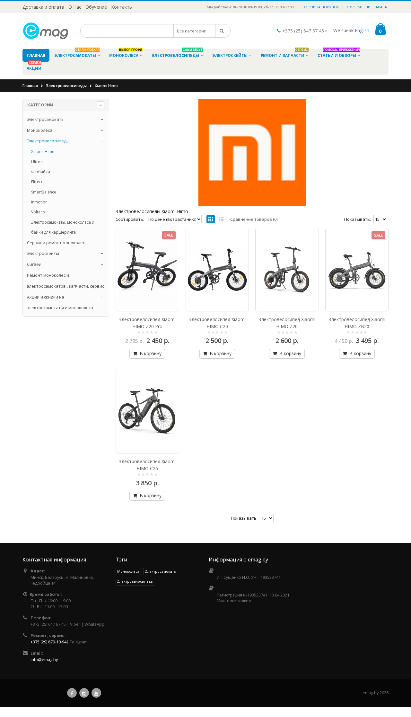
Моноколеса (39, 130)
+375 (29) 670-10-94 (48, 642)
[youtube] (96, 693)
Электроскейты (43, 253)
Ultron (37, 162)
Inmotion (39, 202)
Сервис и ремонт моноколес (56, 243)
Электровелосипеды (66, 85)
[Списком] (221, 219)
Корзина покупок (321, 6)
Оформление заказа (367, 6)
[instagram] (84, 693)
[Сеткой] (210, 219)
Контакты (122, 7)
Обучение (96, 7)
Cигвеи (34, 264)
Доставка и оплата (43, 7)
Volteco (38, 212)
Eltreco (37, 181)
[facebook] (72, 693)
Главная (30, 85)
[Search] (222, 30)
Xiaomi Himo (43, 151)
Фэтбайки (40, 172)
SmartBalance (43, 192)
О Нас (74, 7)
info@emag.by (44, 659)
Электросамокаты (46, 119)
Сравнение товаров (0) (253, 219)
